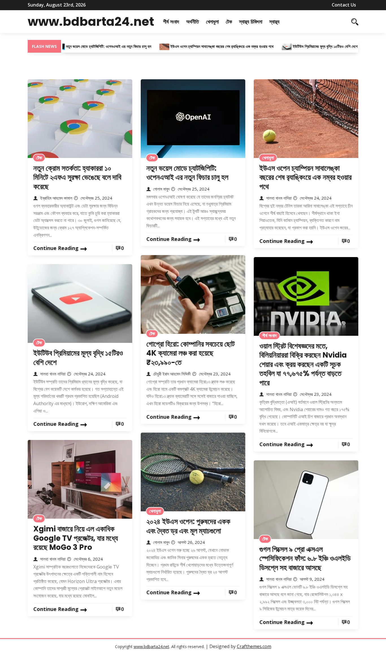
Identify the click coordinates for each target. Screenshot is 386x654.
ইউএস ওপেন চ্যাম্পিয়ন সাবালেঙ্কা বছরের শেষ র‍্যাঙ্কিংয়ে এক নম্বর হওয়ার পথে (207, 46)
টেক (229, 21)
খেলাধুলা (212, 21)
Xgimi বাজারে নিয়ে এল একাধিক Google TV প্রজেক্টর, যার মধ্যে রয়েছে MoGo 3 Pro (75, 538)
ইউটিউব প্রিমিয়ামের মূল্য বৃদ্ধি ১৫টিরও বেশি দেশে (309, 46)
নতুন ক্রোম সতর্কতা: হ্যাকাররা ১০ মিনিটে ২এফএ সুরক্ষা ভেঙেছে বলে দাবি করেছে (77, 177)
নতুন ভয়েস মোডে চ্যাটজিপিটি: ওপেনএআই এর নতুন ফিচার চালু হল (93, 46)
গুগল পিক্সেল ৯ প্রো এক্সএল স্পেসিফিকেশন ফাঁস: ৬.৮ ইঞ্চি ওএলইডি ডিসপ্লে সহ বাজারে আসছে (305, 558)
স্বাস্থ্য (274, 21)
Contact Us (344, 5)
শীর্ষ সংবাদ (171, 21)
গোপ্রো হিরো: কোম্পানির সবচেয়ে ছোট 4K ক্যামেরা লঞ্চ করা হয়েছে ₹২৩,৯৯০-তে (190, 353)
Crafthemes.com (254, 646)
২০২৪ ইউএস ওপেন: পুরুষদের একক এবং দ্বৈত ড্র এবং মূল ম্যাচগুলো (188, 526)
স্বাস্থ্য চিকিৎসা (250, 21)
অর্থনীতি (192, 21)
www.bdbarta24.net (91, 21)
